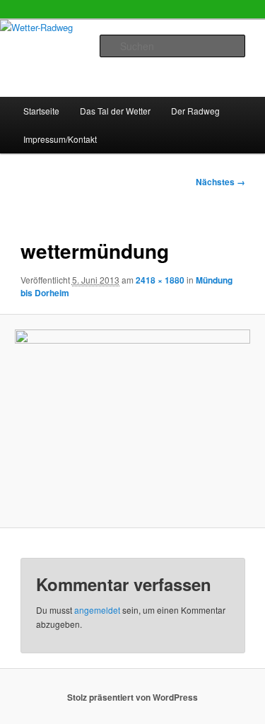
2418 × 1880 (160, 280)
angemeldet (97, 610)
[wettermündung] (132, 420)
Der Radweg (195, 111)
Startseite (41, 111)
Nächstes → (220, 181)
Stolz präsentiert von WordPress (132, 697)
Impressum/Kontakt (60, 139)
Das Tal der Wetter (115, 111)
